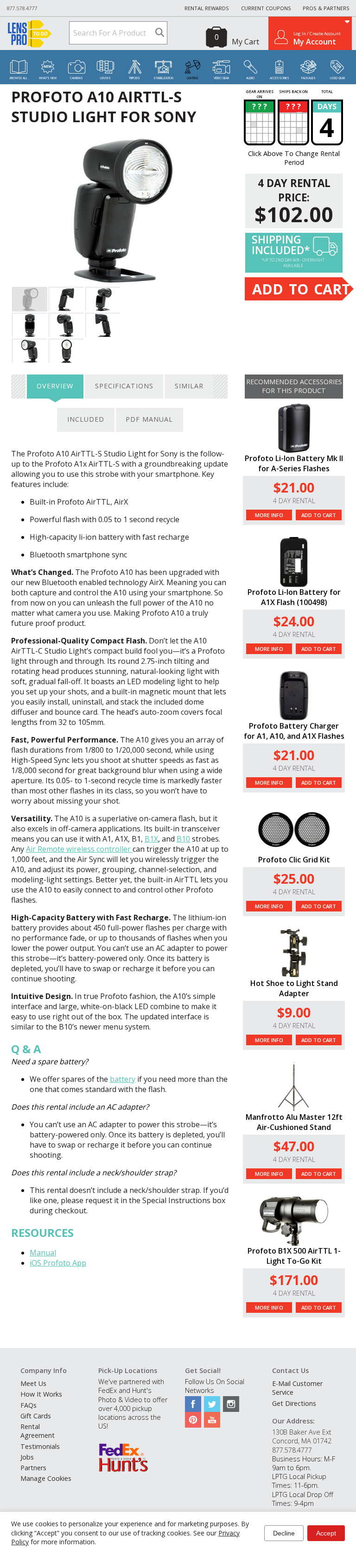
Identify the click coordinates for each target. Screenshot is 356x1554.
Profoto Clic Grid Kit (294, 860)
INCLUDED (85, 419)
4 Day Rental (294, 500)
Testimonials (40, 1446)
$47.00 (293, 1146)
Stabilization (163, 78)
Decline (284, 1533)
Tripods (134, 78)
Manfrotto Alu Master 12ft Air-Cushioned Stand (294, 1122)
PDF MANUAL (149, 419)
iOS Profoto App (58, 1263)
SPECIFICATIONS (124, 385)
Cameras (76, 78)
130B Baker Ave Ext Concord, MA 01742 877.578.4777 (301, 1441)
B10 (183, 839)
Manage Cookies (45, 1478)
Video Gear (221, 78)
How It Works (41, 1394)
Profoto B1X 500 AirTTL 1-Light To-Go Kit (294, 1256)
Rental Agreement (37, 1431)
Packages (308, 78)
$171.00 (294, 1280)
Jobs (27, 1457)
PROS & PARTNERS (326, 8)
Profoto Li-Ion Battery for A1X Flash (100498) (294, 597)
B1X (151, 839)
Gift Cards (35, 1415)
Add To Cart (318, 515)
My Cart (245, 42)
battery (122, 1079)
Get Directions (294, 1403)
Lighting (192, 78)
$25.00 (293, 878)
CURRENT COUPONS (266, 8)
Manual (43, 1253)
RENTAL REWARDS (206, 8)
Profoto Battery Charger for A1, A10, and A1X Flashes (294, 731)
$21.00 (293, 487)
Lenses (105, 78)
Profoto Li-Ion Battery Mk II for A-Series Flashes (294, 463)
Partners (33, 1467)
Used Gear (337, 78)
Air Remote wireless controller (79, 849)
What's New (48, 78)
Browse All (18, 78)
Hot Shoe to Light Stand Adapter (294, 988)
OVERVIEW (55, 385)
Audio (250, 78)
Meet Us (33, 1383)
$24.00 (293, 621)
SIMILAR (189, 385)
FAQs (28, 1405)
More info (269, 515)
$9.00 (294, 1012)
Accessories (279, 78)
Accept (326, 1533)
